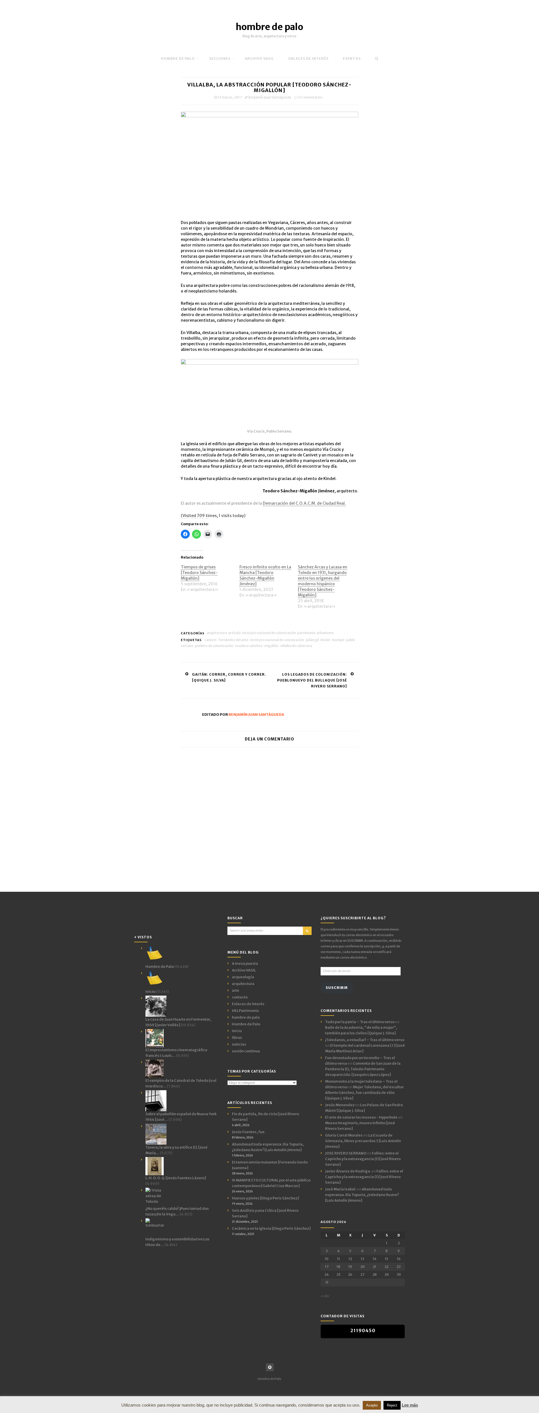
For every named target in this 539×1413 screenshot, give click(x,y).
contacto (240, 997)
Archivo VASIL (244, 970)
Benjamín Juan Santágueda (269, 97)
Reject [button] (392, 1405)
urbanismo (325, 633)
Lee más (410, 1405)
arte (235, 990)
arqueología (243, 977)
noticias (239, 1044)
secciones (219, 58)
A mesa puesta (245, 963)
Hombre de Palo (178, 58)
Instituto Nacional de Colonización (269, 633)
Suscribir (337, 988)
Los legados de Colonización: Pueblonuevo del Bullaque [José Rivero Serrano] (312, 680)
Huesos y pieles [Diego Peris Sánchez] (265, 1198)
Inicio (237, 1030)
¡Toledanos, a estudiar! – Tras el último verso (364, 1039)
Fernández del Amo (233, 640)
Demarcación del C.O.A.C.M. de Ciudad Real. (304, 503)
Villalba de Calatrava (296, 646)
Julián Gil (312, 640)
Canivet (211, 640)
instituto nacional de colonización (277, 640)
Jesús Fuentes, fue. (248, 1132)
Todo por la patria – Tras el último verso (359, 1021)
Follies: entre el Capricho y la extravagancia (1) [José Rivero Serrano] (363, 1159)
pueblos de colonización (214, 646)
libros (237, 1037)
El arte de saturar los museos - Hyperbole (361, 1117)
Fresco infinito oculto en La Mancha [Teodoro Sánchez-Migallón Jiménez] (265, 575)
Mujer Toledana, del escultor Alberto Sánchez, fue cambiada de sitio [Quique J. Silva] (364, 1093)
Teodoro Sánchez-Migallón (256, 646)
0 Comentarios (310, 97)
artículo (234, 633)
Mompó (338, 640)
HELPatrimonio (245, 1010)
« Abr (325, 1296)
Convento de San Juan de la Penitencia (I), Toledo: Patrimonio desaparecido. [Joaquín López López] (363, 1069)
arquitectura (217, 633)
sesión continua (246, 1051)
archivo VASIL (259, 58)
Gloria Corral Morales (344, 1135)
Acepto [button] (372, 1405)
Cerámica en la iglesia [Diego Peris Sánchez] (271, 1228)
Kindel (325, 640)
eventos (352, 58)
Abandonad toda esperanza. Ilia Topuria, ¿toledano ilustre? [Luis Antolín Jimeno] (362, 1195)
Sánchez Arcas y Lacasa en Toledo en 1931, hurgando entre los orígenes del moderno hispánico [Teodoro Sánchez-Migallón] (322, 581)
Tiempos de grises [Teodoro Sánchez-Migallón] (199, 572)
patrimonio (306, 633)
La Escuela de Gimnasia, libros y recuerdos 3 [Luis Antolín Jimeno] (363, 1141)
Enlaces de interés (308, 58)
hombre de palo (269, 26)
